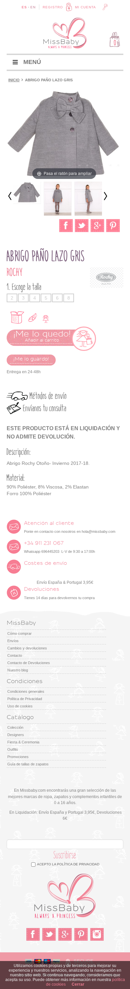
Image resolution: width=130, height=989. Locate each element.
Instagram (97, 934)
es (24, 7)
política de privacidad (78, 864)
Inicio (14, 80)
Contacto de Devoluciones (28, 663)
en (33, 7)
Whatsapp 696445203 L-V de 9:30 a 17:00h (59, 547)
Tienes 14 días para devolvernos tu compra (59, 593)
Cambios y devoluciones (27, 648)
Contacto (14, 655)
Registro (53, 7)
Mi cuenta (85, 7)
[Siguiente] (105, 196)
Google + (65, 934)
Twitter (49, 934)
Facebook (33, 934)
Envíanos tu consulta (44, 408)
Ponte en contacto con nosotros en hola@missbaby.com (69, 527)
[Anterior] (10, 196)
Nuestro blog (17, 670)
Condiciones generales (25, 691)
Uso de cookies (20, 706)
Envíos (13, 641)
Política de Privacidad (24, 699)
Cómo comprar (19, 633)
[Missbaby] (65, 33)
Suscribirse (65, 855)
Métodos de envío (48, 396)
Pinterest (81, 934)
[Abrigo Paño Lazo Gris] (27, 193)
